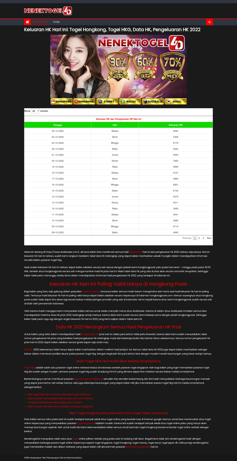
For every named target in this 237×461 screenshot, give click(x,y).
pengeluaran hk (90, 334)
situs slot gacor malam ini (88, 379)
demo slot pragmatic (138, 446)
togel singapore (86, 423)
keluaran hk (135, 252)
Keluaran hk (40, 22)
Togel (56, 22)
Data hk (28, 349)
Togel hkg (29, 367)
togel (75, 438)
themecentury (74, 457)
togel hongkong (91, 291)
